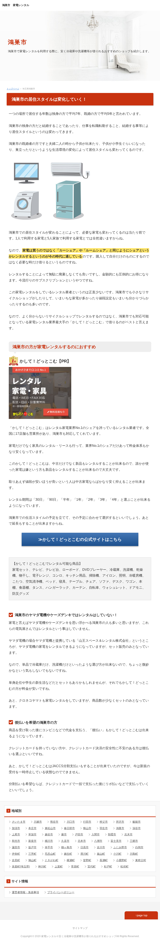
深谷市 (136, 828)
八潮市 (98, 840)
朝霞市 (112, 834)
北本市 (82, 840)
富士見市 (116, 840)
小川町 (117, 853)
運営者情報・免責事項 (25, 892)
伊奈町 (16, 853)
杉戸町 (108, 866)
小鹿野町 (121, 860)
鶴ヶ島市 (66, 847)
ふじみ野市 (120, 847)
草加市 (32, 834)
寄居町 (75, 866)
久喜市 (65, 840)
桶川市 (49, 840)
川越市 (38, 821)
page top (142, 915)
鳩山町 (32, 860)
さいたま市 (18, 821)
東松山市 (50, 828)
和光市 (16, 840)
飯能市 (136, 821)
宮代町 (92, 866)
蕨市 (64, 834)
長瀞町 (104, 860)
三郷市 (134, 840)
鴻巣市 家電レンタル (15, 5)
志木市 (128, 834)
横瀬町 (71, 860)
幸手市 (49, 847)
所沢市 (120, 821)
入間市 (95, 834)
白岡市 (139, 847)
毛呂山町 (50, 853)
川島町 (134, 853)
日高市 (84, 847)
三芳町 (32, 853)
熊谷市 (54, 821)
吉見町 (16, 860)
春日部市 (69, 828)
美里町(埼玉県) (21, 866)
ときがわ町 (51, 860)
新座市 (32, 840)
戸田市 (79, 834)
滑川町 (84, 853)
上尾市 (16, 834)
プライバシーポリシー (60, 892)
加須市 (16, 828)
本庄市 (32, 828)
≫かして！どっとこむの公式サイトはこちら (80, 539)
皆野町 (87, 860)
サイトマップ (80, 928)
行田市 (87, 821)
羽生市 (104, 828)
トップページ (13, 89)
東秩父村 (140, 860)
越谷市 (49, 834)
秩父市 (104, 821)
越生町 (68, 853)
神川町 (42, 866)
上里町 (59, 866)
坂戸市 (32, 847)
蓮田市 (16, 847)
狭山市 (87, 828)
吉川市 (101, 847)
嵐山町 (101, 853)
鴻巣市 (17, 42)
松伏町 (124, 866)
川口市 (71, 821)
